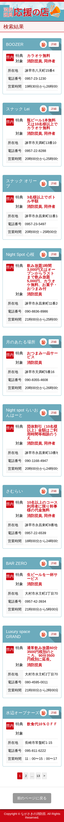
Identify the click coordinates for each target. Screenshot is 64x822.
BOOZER (14, 44)
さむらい (14, 491)
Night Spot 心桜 (20, 254)
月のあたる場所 (20, 342)
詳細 (53, 44)
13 (38, 776)
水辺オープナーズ (22, 712)
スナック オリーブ (21, 183)
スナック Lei (18, 109)
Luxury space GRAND (18, 634)
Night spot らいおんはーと (22, 412)
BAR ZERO (16, 563)
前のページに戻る (32, 798)
